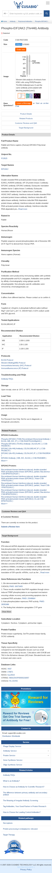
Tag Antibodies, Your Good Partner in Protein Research (24, 806)
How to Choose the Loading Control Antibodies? (22, 812)
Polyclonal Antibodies (25, 21)
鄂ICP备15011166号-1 (26, 867)
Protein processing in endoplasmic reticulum (20, 829)
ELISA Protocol (7, 360)
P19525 (4, 158)
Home (5, 21)
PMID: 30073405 (16, 586)
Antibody (12, 21)
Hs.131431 (13, 681)
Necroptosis (8, 823)
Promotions (26, 689)
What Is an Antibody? (11, 781)
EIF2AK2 (4, 169)
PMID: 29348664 (28, 598)
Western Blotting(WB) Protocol (13, 363)
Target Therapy (9, 835)
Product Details (26, 114)
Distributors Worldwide (10, 736)
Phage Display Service (12, 746)
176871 (10, 672)
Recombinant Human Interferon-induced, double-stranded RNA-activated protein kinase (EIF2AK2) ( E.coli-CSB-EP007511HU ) (23, 499)
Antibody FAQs (7, 379)
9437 (9, 669)
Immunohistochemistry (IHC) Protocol (16, 365)
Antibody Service (10, 751)
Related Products (26, 118)
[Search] (47, 13)
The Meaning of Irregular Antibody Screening (20, 800)
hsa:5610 (11, 675)
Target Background (26, 128)
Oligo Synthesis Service (12, 765)
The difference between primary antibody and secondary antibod (25, 794)
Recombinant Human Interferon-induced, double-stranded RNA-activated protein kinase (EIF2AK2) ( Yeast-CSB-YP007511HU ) (23, 478)
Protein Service (9, 755)
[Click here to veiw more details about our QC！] (14, 847)
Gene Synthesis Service (12, 760)
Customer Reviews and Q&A (26, 123)
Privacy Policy (26, 869)
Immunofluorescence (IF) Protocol (14, 368)
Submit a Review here (10, 527)
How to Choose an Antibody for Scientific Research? (23, 787)
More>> (4, 461)
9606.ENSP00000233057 (19, 678)
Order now (21, 49)
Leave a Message (24, 103)
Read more (22, 209)
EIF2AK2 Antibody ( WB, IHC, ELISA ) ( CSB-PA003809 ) (23, 458)
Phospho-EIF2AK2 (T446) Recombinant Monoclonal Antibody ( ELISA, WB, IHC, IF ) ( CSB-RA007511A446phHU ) (26, 440)
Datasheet (6, 33)
